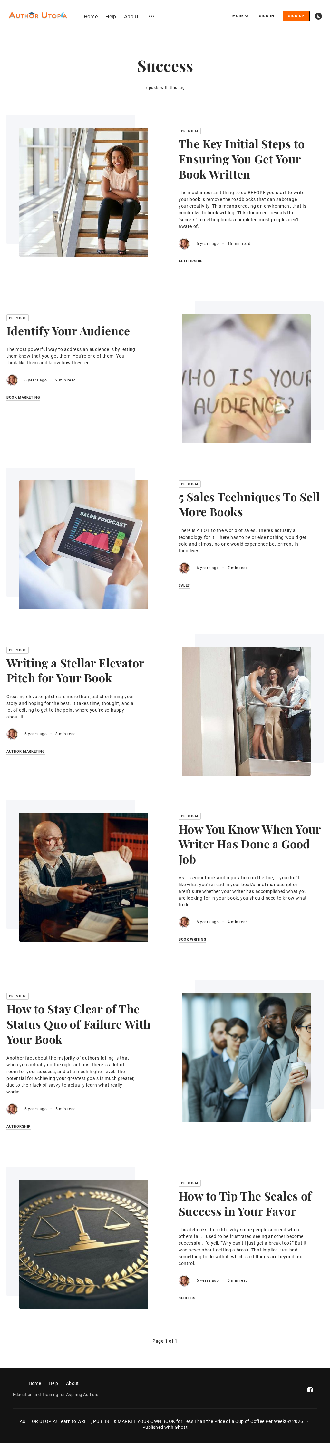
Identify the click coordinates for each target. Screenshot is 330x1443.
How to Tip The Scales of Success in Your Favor (245, 1203)
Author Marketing (25, 752)
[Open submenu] (151, 16)
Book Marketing (23, 398)
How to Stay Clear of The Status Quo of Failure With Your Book (78, 1024)
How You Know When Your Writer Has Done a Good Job (250, 844)
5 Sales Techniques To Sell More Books (249, 504)
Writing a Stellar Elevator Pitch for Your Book (75, 670)
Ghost (181, 1427)
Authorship (191, 261)
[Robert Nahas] (184, 244)
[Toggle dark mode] (318, 16)
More (238, 16)
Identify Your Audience (68, 330)
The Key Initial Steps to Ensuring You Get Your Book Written (242, 159)
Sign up (296, 16)
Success (187, 1298)
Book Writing (192, 940)
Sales (184, 586)
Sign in (266, 16)
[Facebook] (310, 1390)
